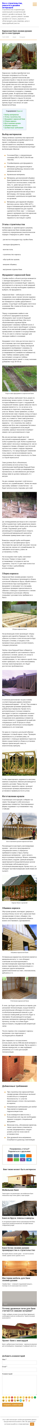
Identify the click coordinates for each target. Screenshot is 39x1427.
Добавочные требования (13, 128)
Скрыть (19, 111)
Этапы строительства (12, 117)
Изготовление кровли (12, 123)
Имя (4, 1359)
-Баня (14, 37)
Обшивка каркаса (10, 125)
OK (32, 1424)
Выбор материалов (11, 115)
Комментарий (7, 1374)
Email (4, 1367)
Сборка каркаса (9, 121)
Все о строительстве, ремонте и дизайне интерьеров (12, 5)
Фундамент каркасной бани (14, 119)
